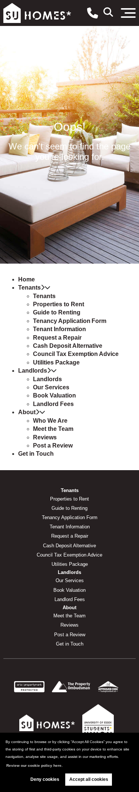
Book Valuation (54, 395)
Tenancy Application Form (69, 321)
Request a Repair (57, 337)
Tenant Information (59, 329)
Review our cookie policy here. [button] (34, 765)
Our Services (51, 387)
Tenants (29, 287)
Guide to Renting (56, 312)
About (27, 412)
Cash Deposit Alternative (67, 346)
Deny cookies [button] (44, 779)
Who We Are (50, 421)
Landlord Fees (53, 404)
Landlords (32, 370)
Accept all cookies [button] (88, 779)
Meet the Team (53, 429)
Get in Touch (35, 454)
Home (26, 279)
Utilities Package (56, 362)
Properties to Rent (58, 304)
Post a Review (52, 445)
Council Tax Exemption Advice (76, 354)
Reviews (45, 437)
